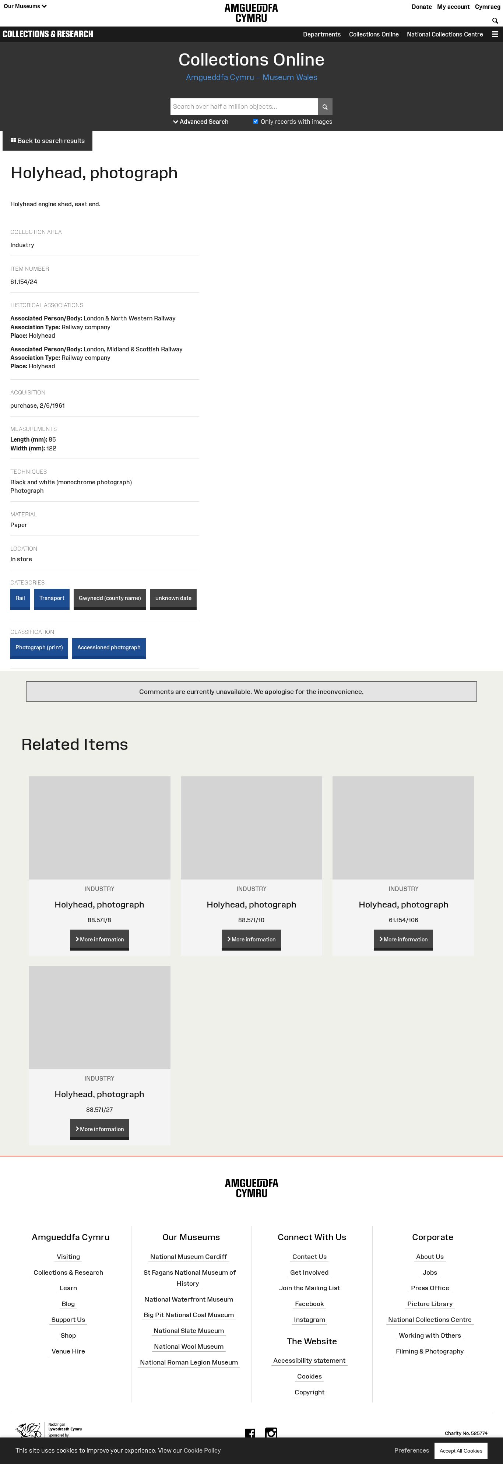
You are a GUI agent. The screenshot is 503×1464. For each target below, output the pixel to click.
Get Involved (309, 1272)
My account (453, 6)
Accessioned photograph (109, 647)
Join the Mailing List (309, 1288)
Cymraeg (487, 6)
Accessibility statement (309, 1360)
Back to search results (50, 140)
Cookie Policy (202, 1450)
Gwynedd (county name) (110, 598)
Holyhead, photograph (99, 904)
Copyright (309, 1392)
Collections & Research (48, 33)
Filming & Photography (430, 1351)
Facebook (309, 1303)
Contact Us (309, 1256)
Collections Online (374, 34)
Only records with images (297, 121)
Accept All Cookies (461, 1451)
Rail (20, 598)
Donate (422, 6)
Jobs (430, 1272)
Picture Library (430, 1303)
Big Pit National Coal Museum (189, 1315)
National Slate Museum (189, 1330)
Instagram (309, 1319)
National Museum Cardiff (188, 1256)
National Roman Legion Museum (189, 1362)
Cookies (309, 1376)
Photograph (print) (39, 647)
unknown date (173, 598)
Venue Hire (68, 1351)
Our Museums (23, 6)
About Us (430, 1256)
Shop (68, 1335)
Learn (68, 1288)
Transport (51, 598)
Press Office (430, 1288)
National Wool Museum (189, 1346)
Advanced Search (203, 121)
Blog (68, 1303)
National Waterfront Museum (188, 1299)
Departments (322, 34)
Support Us (68, 1319)
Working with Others (430, 1335)
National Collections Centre (445, 34)
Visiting (68, 1256)
